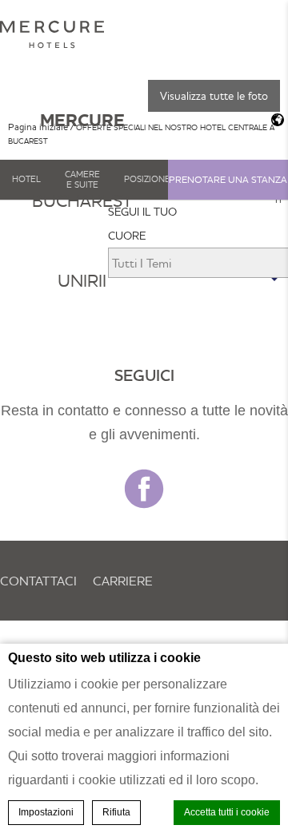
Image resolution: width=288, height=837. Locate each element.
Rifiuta (116, 812)
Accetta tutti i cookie (227, 812)
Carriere (123, 581)
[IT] (273, 120)
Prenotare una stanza (228, 179)
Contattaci (38, 581)
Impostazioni (46, 812)
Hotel (26, 178)
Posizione (147, 178)
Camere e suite (82, 179)
